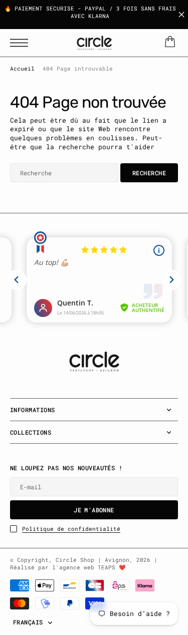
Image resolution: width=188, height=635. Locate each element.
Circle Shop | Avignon (92, 559)
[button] (21, 43)
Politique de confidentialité (71, 528)
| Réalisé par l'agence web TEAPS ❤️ (83, 563)
